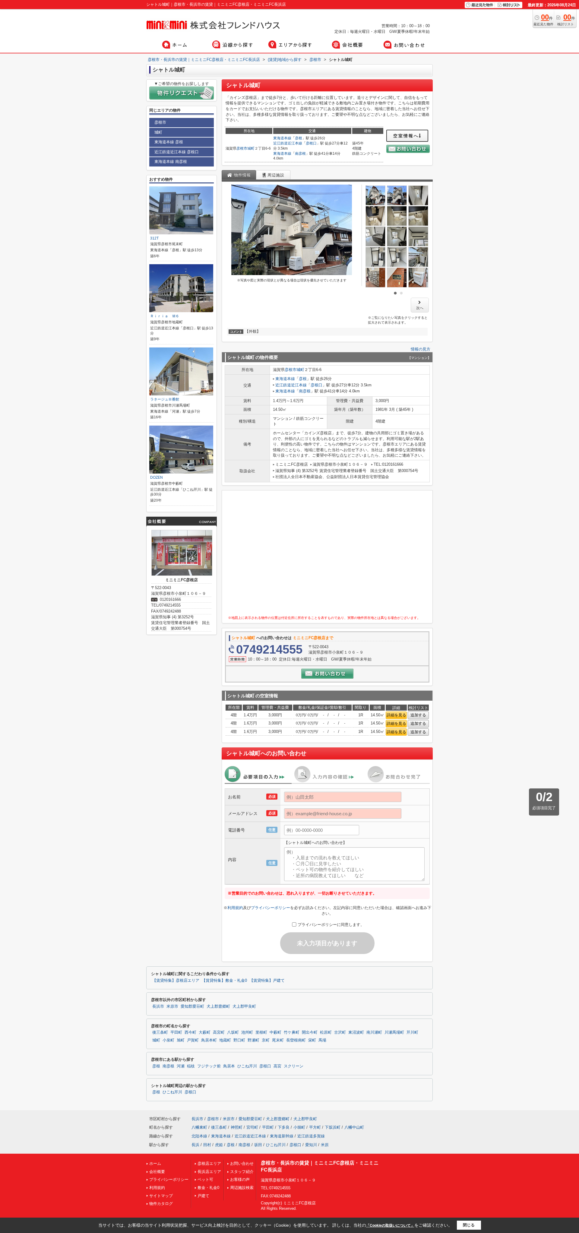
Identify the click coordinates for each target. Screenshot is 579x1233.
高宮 (277, 1066)
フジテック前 (209, 1066)
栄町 (312, 1040)
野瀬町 (253, 1040)
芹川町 (412, 1032)
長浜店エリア (209, 1171)
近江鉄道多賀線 (311, 1136)
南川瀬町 (374, 1032)
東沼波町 (356, 1032)
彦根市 (241, 148)
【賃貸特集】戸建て (267, 980)
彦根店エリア (209, 1163)
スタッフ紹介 (242, 1171)
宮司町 (252, 1127)
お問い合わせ (242, 1163)
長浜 (195, 1145)
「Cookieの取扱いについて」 (390, 1225)
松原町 (326, 1032)
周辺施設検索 (242, 1187)
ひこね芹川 (247, 1066)
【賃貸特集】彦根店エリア (175, 980)
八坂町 (233, 1032)
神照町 (236, 1127)
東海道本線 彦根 (168, 142)
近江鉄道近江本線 (287, 143)
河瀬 (181, 1066)
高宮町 (219, 1032)
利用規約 (235, 907)
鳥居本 (229, 1066)
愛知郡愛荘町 (192, 1006)
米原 (325, 1145)
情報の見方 (420, 349)
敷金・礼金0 (208, 1187)
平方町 (315, 1127)
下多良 (284, 1127)
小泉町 (168, 1040)
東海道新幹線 (281, 1136)
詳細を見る (396, 715)
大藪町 (204, 1032)
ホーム (155, 1163)
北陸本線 (199, 1136)
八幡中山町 (354, 1127)
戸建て (203, 1195)
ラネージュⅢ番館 (164, 399)
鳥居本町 (209, 1040)
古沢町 (340, 1032)
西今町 (190, 1032)
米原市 (172, 1006)
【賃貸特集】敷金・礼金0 (224, 980)
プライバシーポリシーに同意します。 (331, 924)
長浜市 (158, 1006)
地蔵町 (225, 1040)
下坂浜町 (332, 1127)
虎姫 (219, 1145)
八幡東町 (199, 1127)
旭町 (181, 1040)
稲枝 (191, 1066)
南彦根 (300, 153)
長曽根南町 (296, 1040)
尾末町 (278, 1040)
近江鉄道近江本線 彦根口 (176, 152)
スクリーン (293, 1066)
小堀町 (299, 1127)
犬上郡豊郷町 (218, 1006)
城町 (251, 148)
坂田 (258, 1145)
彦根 (298, 138)
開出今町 (310, 1032)
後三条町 (160, 1032)
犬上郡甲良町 (244, 1006)
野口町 (239, 1040)
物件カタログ (161, 1203)
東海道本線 (282, 138)
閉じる (469, 1225)
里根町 (261, 1032)
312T (154, 238)
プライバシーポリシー (270, 907)
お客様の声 (240, 1179)
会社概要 (157, 1171)
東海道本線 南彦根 (170, 161)
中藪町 (275, 1032)
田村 (207, 1145)
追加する (418, 715)
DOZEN (156, 477)
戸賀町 (193, 1040)
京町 (266, 1040)
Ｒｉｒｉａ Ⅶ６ (164, 316)
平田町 (176, 1032)
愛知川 (311, 1145)
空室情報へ (406, 135)
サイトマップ (161, 1195)
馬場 (322, 1040)
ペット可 (205, 1179)
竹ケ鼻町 (291, 1032)
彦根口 (311, 143)
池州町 (247, 1032)
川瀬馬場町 (394, 1032)
